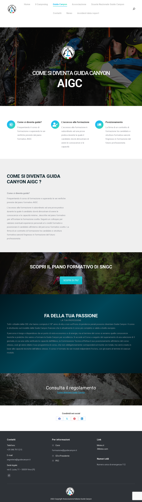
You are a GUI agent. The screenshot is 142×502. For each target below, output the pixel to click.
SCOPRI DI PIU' (71, 280)
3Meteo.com (102, 449)
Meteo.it (100, 445)
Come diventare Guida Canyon (71, 392)
